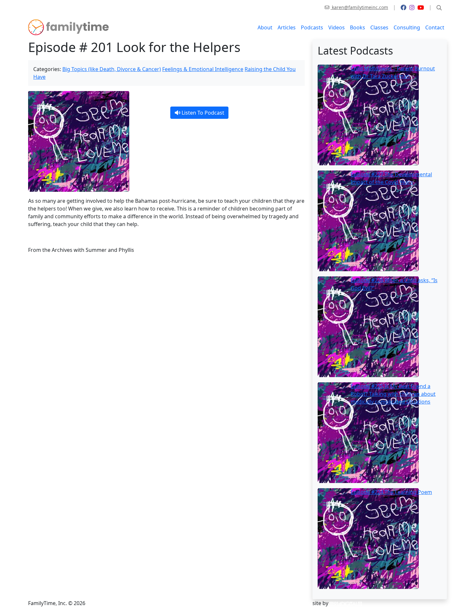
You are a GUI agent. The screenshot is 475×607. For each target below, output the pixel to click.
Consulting (407, 27)
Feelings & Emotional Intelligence (202, 69)
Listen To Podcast (202, 112)
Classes (379, 27)
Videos (336, 27)
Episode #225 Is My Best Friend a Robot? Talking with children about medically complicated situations (393, 394)
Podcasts (312, 27)
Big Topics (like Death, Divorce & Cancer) (111, 69)
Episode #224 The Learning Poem (391, 492)
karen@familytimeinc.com (359, 7)
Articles (287, 27)
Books (357, 27)
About (265, 27)
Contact (434, 27)
